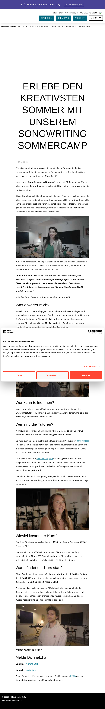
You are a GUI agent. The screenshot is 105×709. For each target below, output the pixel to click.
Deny (19, 375)
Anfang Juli (32, 664)
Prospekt (80, 18)
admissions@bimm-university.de (65, 13)
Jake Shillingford (45, 458)
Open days (63, 18)
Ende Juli (31, 670)
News (13, 27)
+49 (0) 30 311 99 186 (88, 13)
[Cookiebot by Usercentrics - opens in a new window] (90, 332)
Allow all (86, 375)
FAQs (73, 676)
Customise (51, 375)
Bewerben (46, 18)
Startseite (5, 27)
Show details (90, 366)
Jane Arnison (83, 441)
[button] (96, 18)
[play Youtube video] (52, 237)
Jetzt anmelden (74, 5)
